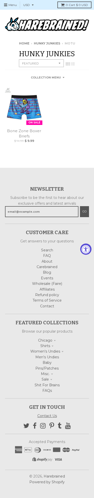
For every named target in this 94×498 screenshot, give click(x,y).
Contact (47, 306)
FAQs (47, 390)
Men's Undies (47, 357)
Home (24, 43)
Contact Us (47, 416)
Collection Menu (46, 77)
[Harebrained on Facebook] (35, 426)
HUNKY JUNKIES (47, 43)
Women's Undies (45, 351)
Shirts (45, 346)
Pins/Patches (47, 368)
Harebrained (54, 476)
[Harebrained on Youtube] (68, 426)
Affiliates (47, 289)
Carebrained (47, 267)
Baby (47, 362)
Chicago (45, 340)
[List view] (73, 64)
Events (47, 278)
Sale (45, 379)
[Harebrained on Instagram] (43, 426)
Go (84, 211)
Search (47, 250)
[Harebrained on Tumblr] (60, 426)
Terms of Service (47, 300)
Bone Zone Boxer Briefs (24, 133)
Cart (77, 5)
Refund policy (47, 295)
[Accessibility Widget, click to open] (85, 249)
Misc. (45, 374)
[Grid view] (68, 64)
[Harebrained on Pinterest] (51, 426)
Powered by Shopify (47, 482)
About (47, 261)
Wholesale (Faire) (47, 283)
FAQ (47, 255)
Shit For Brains (47, 385)
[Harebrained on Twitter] (26, 426)
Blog (47, 272)
